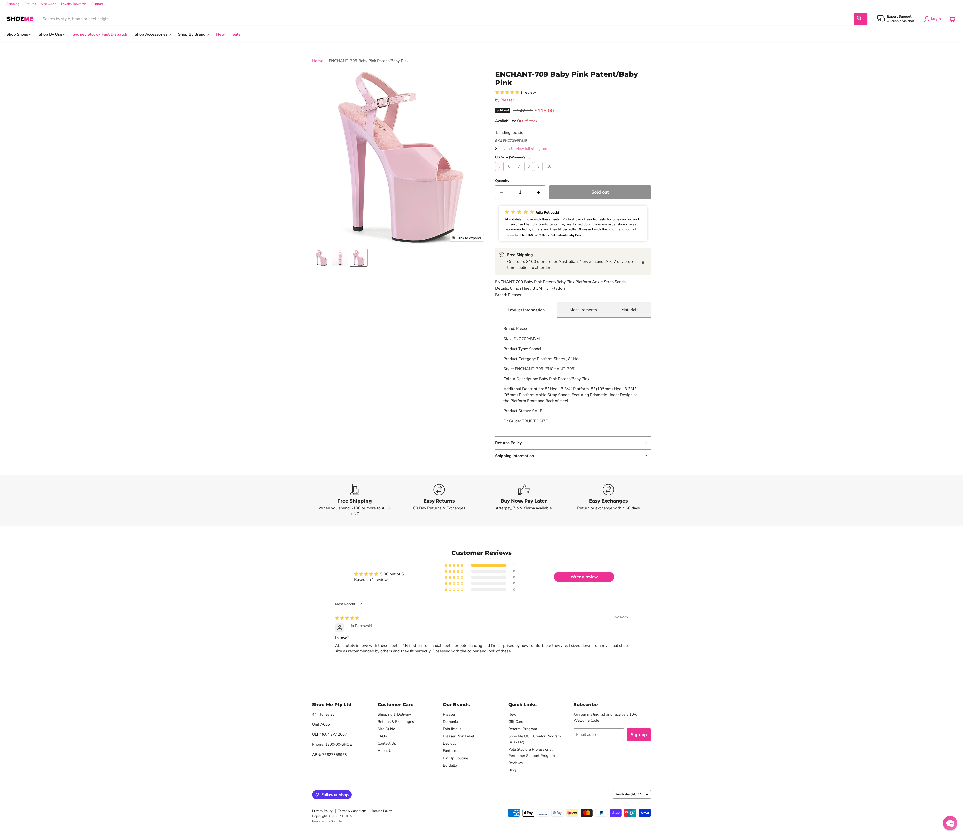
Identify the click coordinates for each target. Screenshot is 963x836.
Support (97, 4)
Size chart (504, 148)
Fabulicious (452, 728)
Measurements (583, 310)
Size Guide (48, 4)
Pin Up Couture (455, 758)
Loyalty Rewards (73, 4)
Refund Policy (382, 811)
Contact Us (387, 743)
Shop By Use (51, 34)
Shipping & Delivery (394, 714)
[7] (519, 172)
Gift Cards (516, 721)
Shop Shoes (17, 34)
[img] (347, 618)
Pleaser (507, 100)
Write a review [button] (584, 577)
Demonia (450, 721)
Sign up (639, 735)
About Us (385, 750)
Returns (30, 4)
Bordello (450, 765)
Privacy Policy (322, 811)
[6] (510, 172)
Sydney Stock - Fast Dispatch (100, 34)
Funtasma (451, 750)
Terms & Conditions (352, 811)
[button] (321, 257)
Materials (629, 310)
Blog (512, 770)
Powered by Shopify (327, 821)
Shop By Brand (192, 34)
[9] (539, 172)
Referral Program (522, 728)
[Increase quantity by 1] (538, 192)
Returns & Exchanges (396, 721)
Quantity (502, 181)
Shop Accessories (152, 34)
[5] (500, 172)
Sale (236, 34)
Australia (629, 794)
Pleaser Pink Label (458, 736)
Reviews (515, 762)
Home (317, 61)
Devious (449, 743)
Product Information (526, 310)
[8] (529, 172)
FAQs (382, 736)
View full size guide (531, 149)
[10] (550, 172)
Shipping (12, 4)
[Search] (860, 19)
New (220, 34)
